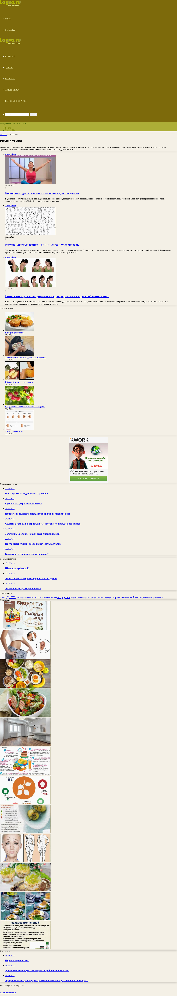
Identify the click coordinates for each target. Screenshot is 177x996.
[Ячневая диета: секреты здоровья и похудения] (19, 355)
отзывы (35, 597)
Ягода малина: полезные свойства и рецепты (25, 407)
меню (30, 597)
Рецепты (10, 79)
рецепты (119, 597)
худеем (149, 597)
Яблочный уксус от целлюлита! (19, 382)
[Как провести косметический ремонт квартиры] (25, 745)
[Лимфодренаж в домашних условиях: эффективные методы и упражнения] (25, 861)
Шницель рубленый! (14, 333)
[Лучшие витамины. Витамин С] (25, 803)
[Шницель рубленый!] (19, 330)
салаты (126, 597)
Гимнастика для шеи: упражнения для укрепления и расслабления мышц (57, 296)
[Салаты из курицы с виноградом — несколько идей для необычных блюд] (25, 891)
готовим (3, 597)
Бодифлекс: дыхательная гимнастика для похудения (42, 193)
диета (11, 597)
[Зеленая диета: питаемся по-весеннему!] (25, 687)
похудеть (73, 597)
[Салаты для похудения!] (25, 716)
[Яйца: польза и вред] (19, 429)
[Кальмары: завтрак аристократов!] (25, 920)
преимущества (84, 597)
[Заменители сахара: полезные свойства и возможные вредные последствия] (25, 949)
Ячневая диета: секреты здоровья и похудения (25, 357)
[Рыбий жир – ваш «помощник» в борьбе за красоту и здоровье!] (25, 629)
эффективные (157, 597)
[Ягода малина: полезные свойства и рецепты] (19, 404)
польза (54, 597)
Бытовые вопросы (16, 101)
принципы (94, 597)
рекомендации (103, 597)
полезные (45, 597)
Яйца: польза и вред (14, 431)
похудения (63, 597)
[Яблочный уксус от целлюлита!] (19, 380)
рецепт (112, 597)
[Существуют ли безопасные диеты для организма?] (25, 774)
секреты (143, 597)
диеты (18, 597)
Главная (10, 56)
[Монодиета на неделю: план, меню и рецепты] (25, 832)
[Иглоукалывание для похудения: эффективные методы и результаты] (25, 658)
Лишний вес (12, 90)
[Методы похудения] (13, 5)
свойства (133, 597)
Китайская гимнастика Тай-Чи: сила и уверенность (42, 244)
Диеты (9, 67)
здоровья (24, 597)
